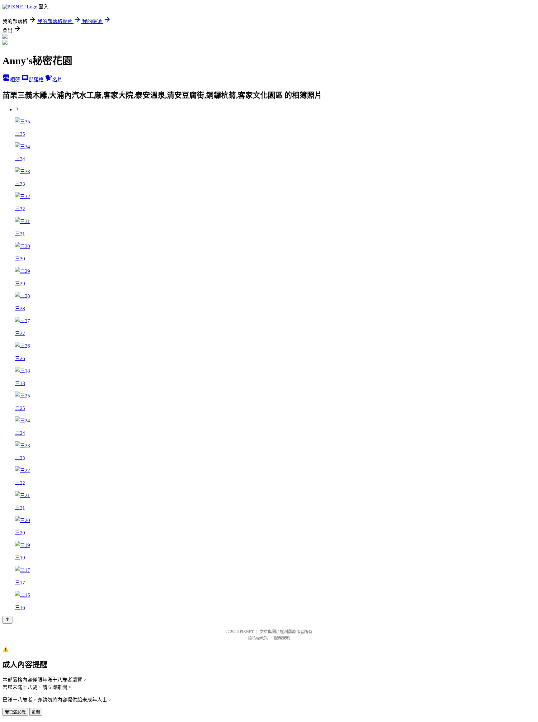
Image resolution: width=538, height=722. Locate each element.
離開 (36, 712)
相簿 (15, 79)
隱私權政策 (258, 637)
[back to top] (7, 620)
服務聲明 (282, 637)
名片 (57, 79)
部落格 (37, 79)
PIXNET (247, 631)
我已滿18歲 (15, 712)
